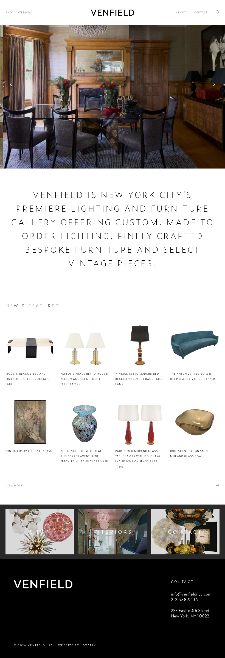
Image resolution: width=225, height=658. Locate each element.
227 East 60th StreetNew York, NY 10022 (190, 613)
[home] (112, 12)
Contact (200, 12)
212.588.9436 (184, 599)
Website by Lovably (77, 645)
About (181, 12)
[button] (11, 84)
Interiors (24, 12)
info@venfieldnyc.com (191, 594)
